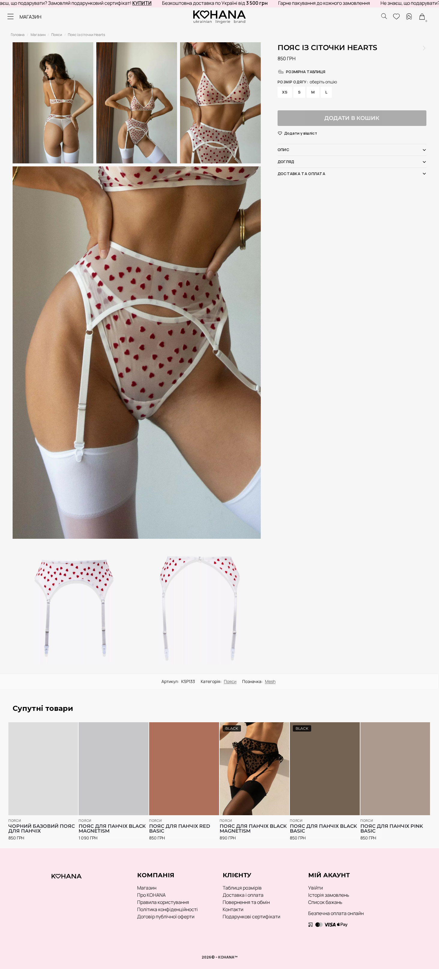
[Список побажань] (64, 730)
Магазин (38, 34)
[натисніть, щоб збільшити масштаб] (137, 352)
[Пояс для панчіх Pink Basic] (395, 768)
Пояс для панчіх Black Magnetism (112, 828)
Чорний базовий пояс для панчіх (41, 828)
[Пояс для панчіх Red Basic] (184, 768)
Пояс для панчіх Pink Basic (391, 828)
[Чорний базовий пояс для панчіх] (43, 768)
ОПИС (283, 149)
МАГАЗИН (30, 16)
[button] (300, 133)
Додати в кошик (351, 118)
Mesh (270, 681)
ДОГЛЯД (286, 161)
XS (284, 92)
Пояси (56, 34)
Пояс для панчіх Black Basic (323, 828)
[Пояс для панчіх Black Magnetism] (424, 48)
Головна (18, 34)
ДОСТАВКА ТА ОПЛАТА (301, 173)
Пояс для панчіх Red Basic (179, 828)
